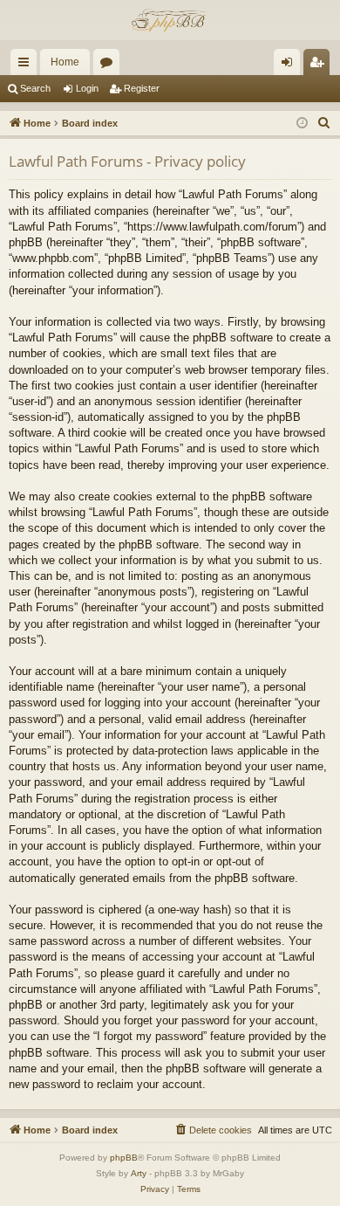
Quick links (27, 65)
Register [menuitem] (320, 65)
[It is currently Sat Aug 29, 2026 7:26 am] (302, 124)
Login (87, 88)
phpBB (124, 1157)
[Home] (170, 20)
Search (35, 88)
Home (65, 62)
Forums (109, 65)
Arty (138, 1173)
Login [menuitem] (290, 65)
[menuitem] (324, 123)
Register (142, 88)
